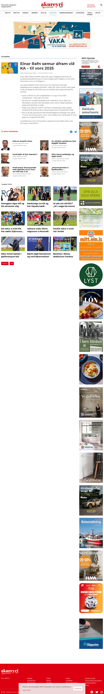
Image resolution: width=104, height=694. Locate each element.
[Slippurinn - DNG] (91, 634)
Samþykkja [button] (77, 688)
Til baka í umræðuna (9, 131)
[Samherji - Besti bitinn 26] (91, 369)
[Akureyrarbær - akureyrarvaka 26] (52, 35)
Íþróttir (5, 263)
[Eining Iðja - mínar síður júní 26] (91, 245)
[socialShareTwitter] (75, 132)
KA (12, 263)
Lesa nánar (26, 690)
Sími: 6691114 (5, 678)
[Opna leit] (101, 5)
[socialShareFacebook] (71, 132)
